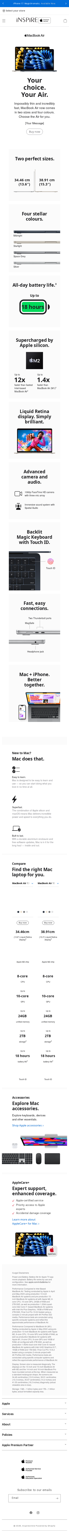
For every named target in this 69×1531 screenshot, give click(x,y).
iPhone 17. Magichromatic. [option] (34, 3)
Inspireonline (28, 1526)
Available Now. (48, 3)
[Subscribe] (56, 1498)
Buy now (34, 131)
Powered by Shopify (45, 1526)
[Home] (27, 19)
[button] (4, 21)
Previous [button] (3, 3)
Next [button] (66, 3)
